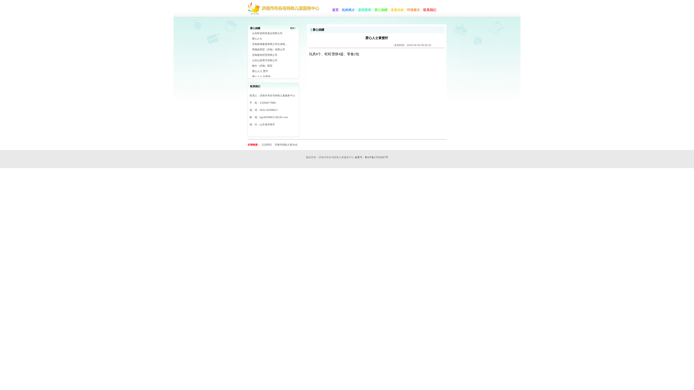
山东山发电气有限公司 (264, 54)
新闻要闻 (364, 10)
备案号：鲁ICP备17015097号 (371, 157)
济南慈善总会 (259, 76)
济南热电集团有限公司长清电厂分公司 (273, 38)
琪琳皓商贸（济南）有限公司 (268, 43)
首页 (335, 10)
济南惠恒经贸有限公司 (264, 48)
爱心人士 (257, 32)
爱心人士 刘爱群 (261, 70)
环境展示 (413, 10)
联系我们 (429, 10)
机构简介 (348, 10)
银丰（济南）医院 (262, 59)
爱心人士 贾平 (260, 65)
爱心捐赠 (380, 10)
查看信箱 (397, 10)
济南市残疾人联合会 (286, 144)
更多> (293, 28)
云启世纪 (267, 144)
